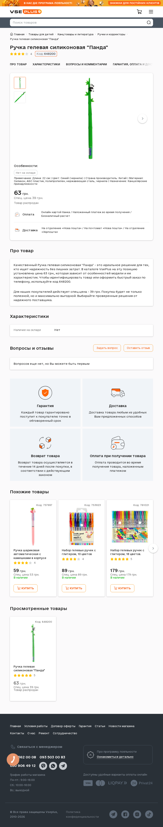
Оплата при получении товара (118, 456)
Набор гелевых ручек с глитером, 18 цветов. (127, 552)
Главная (19, 34)
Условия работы (36, 726)
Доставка (30, 230)
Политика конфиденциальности (82, 814)
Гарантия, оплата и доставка (137, 64)
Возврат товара (45, 456)
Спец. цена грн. (28, 198)
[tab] (20, 83)
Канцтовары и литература (75, 34)
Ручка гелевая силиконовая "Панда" (29, 668)
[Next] (142, 118)
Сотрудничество (65, 733)
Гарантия (45, 406)
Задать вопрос (107, 348)
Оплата (28, 214)
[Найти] (149, 22)
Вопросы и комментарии (86, 64)
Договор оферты (63, 726)
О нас (31, 733)
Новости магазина (121, 726)
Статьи (100, 726)
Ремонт (44, 733)
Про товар (18, 64)
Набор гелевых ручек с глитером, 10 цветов (79, 552)
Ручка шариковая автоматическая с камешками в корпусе (30, 554)
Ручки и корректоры (111, 34)
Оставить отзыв (138, 348)
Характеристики (46, 64)
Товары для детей (40, 34)
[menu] (149, 11)
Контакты (17, 733)
